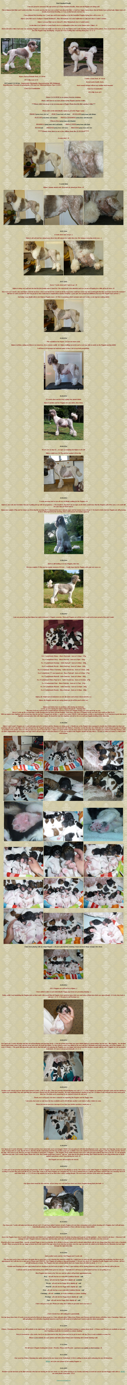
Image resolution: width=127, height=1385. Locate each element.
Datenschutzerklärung (63, 1380)
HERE (48, 1361)
